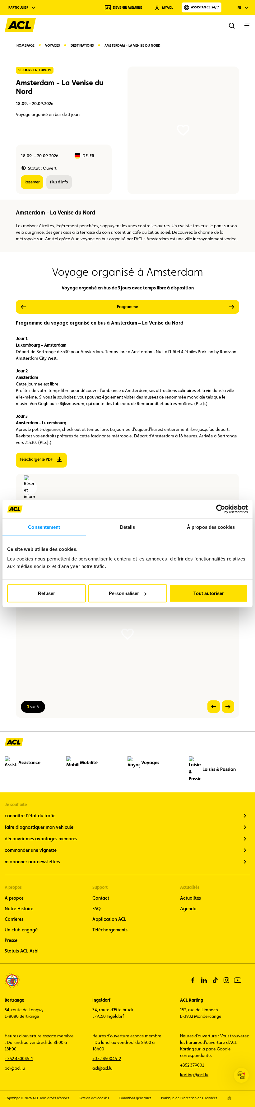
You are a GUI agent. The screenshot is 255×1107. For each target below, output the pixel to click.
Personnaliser (124, 593)
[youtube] (237, 980)
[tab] (127, 307)
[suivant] (191, 307)
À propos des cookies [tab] (211, 526)
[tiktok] (215, 980)
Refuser (46, 593)
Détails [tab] (127, 526)
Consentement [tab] (44, 526)
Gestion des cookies (94, 1098)
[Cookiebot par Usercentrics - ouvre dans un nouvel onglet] (220, 509)
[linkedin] (204, 980)
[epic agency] (229, 1098)
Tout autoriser (208, 593)
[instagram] (226, 980)
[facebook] (193, 980)
